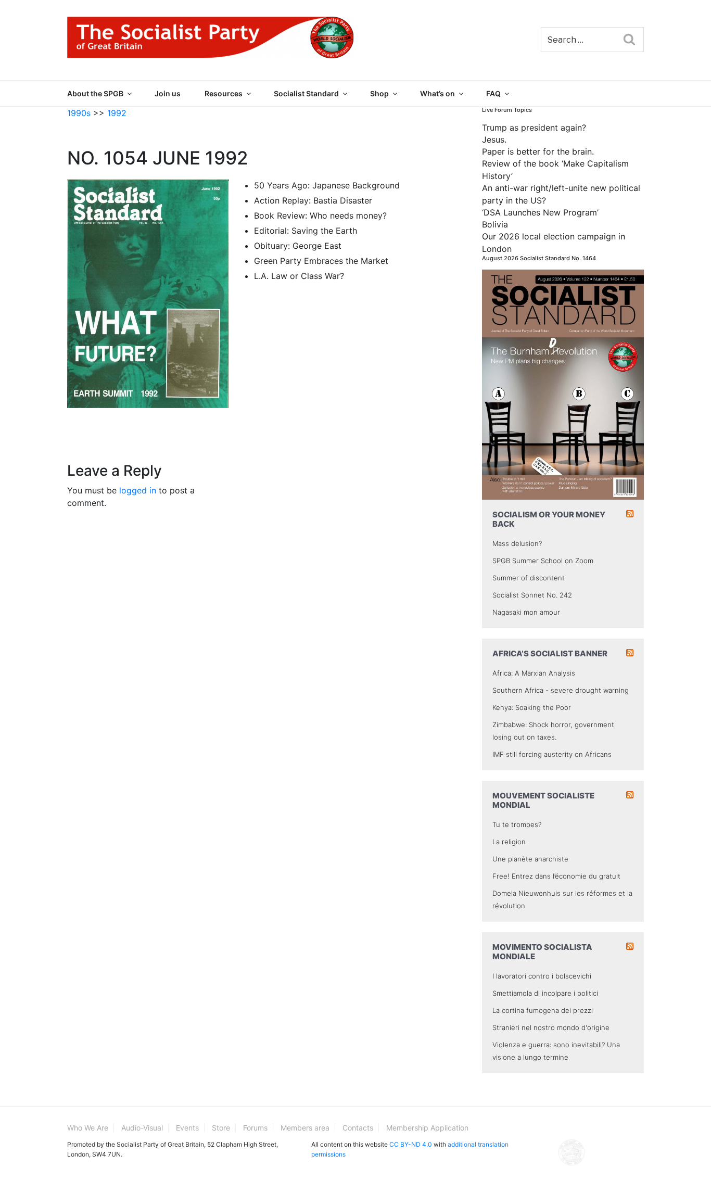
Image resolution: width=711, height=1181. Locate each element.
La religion (509, 841)
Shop (379, 93)
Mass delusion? (517, 543)
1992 (116, 113)
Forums (255, 1127)
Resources (224, 93)
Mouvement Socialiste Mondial (543, 800)
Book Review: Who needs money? (320, 215)
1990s (79, 113)
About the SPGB (95, 93)
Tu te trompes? (516, 824)
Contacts (357, 1127)
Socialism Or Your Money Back (548, 519)
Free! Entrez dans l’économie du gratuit (556, 876)
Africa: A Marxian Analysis (533, 673)
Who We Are (87, 1127)
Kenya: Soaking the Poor (531, 707)
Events (187, 1127)
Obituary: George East (297, 245)
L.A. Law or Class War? (299, 276)
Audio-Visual (142, 1127)
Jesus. (494, 139)
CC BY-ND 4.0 (410, 1144)
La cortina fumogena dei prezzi (542, 1010)
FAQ (493, 93)
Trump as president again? (534, 127)
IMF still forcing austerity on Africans (552, 754)
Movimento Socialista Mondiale (542, 951)
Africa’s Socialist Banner (549, 653)
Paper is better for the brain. (538, 151)
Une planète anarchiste (530, 859)
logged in (137, 490)
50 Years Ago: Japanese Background (327, 185)
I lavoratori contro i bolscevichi (541, 976)
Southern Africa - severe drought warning (560, 690)
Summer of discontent (528, 578)
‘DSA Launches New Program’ (540, 212)
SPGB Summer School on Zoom (542, 560)
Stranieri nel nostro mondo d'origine (551, 1027)
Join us (168, 93)
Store (221, 1127)
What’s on (437, 93)
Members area (305, 1127)
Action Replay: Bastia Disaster (313, 200)
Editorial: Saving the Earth (305, 230)
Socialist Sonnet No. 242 (532, 595)
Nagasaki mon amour (526, 612)
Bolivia (495, 224)
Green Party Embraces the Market (321, 261)
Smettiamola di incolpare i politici (545, 993)
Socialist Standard (306, 93)
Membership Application (427, 1127)
